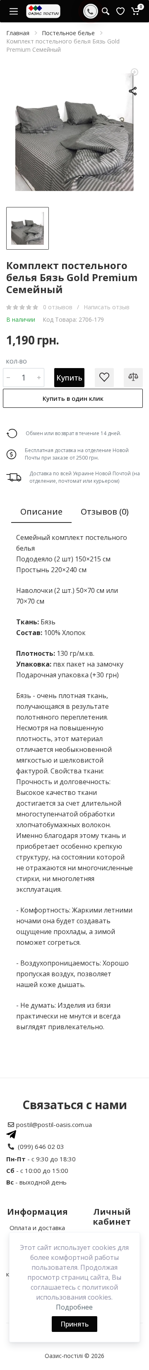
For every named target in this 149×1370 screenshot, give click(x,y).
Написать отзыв (107, 307)
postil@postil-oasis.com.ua (54, 1124)
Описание (41, 511)
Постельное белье (68, 33)
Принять (74, 1324)
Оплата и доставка (37, 1227)
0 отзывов (58, 307)
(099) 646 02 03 (41, 1146)
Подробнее (74, 1307)
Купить (69, 378)
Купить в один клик (73, 398)
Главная (17, 33)
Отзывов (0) (105, 511)
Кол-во (16, 361)
